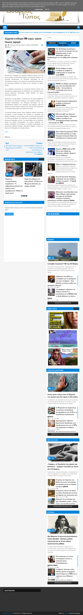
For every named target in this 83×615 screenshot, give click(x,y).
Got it (47, 9)
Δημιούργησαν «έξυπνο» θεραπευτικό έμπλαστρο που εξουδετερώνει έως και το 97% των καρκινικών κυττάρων (66, 424)
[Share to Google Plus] (21, 164)
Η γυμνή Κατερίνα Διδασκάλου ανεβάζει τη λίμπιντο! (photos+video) (66, 103)
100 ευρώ (12, 45)
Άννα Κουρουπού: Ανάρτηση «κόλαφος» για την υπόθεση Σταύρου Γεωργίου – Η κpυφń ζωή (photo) (66, 180)
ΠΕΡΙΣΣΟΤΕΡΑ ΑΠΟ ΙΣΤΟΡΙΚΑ (63, 583)
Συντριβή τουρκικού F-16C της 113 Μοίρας (62, 263)
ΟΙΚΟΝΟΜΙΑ (34, 45)
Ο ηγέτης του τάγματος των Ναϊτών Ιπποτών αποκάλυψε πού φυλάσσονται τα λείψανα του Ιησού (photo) (66, 483)
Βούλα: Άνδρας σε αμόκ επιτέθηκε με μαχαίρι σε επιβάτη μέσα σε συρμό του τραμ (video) (65, 71)
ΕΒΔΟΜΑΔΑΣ (63, 44)
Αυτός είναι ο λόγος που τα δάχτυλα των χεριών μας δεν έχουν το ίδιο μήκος (62, 395)
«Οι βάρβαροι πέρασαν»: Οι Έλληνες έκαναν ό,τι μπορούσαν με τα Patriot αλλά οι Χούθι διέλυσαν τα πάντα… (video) (62, 293)
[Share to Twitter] (19, 164)
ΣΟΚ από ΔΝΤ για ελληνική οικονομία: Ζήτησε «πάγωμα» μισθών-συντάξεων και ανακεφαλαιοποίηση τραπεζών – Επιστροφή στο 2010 (62, 118)
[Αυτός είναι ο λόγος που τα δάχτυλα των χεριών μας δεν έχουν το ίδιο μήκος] (63, 382)
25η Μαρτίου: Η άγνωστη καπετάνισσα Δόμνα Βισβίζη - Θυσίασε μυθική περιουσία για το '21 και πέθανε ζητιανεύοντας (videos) (62, 540)
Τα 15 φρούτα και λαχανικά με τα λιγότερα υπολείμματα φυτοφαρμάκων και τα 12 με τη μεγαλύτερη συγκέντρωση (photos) (62, 412)
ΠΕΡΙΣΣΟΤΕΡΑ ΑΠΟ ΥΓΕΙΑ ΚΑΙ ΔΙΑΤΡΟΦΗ (62, 434)
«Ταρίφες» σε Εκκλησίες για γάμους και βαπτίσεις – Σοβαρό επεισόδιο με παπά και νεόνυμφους (62, 466)
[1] (21, 191)
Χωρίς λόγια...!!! (54, 325)
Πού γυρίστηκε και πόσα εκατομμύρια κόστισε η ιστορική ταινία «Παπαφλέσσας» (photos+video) (60, 560)
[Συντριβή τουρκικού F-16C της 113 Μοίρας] (63, 252)
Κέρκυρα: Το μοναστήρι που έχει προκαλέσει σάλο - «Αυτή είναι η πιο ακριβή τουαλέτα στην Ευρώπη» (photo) (66, 502)
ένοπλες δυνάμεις (20, 45)
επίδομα (28, 45)
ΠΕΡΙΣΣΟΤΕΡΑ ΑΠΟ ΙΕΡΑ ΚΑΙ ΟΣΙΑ (62, 506)
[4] (26, 191)
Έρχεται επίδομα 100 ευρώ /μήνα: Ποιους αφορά (23, 40)
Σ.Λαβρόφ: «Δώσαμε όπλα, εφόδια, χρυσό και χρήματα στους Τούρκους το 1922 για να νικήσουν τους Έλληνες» (66, 572)
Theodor (66, 613)
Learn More (38, 9)
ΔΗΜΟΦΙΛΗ (52, 43)
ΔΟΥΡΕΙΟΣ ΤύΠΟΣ (8, 613)
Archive (73, 43)
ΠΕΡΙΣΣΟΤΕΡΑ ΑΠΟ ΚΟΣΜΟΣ (63, 303)
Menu (5, 27)
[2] (23, 191)
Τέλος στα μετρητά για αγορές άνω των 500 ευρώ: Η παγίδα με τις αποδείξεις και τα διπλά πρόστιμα (32, 183)
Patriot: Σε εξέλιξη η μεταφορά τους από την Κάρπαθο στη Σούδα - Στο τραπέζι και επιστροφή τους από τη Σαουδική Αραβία (62, 87)
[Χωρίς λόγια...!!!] (63, 320)
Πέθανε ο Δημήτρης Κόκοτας (66, 164)
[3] (25, 191)
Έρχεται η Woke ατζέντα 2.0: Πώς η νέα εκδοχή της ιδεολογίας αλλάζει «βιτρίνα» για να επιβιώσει (66, 152)
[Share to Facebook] (17, 164)
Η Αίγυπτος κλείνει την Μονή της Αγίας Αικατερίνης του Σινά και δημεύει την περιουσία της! (66, 492)
